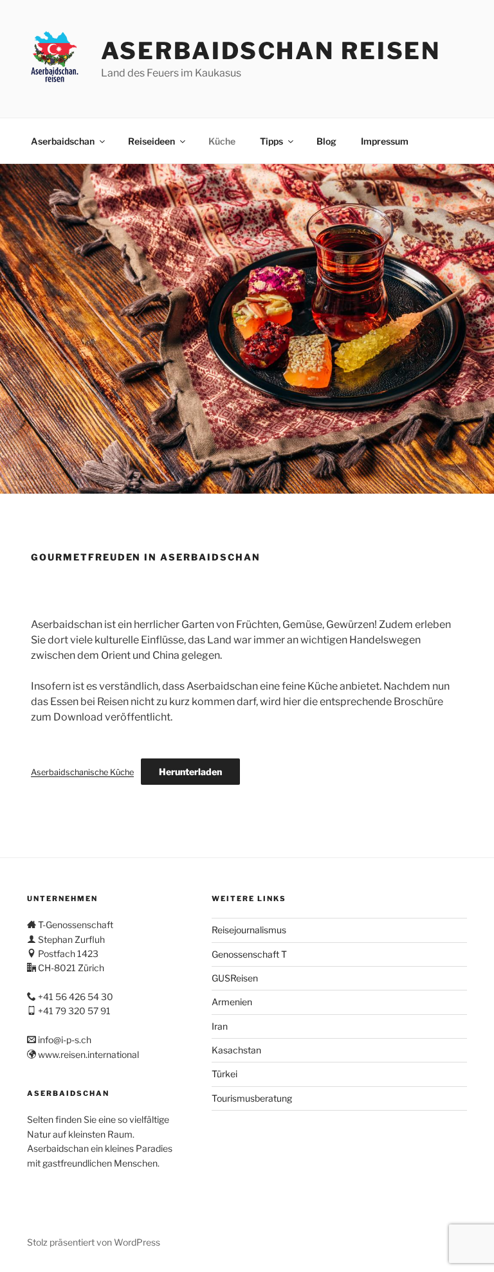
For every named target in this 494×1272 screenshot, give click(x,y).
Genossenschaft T (249, 954)
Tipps (271, 141)
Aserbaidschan (63, 141)
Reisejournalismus (249, 929)
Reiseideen (151, 141)
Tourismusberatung (252, 1098)
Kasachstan (236, 1049)
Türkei (224, 1073)
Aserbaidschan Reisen (271, 51)
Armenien (232, 1001)
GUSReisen (235, 977)
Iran (220, 1026)
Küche (221, 141)
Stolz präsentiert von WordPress (93, 1242)
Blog (326, 141)
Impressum (384, 141)
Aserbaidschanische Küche (82, 772)
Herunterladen (190, 771)
